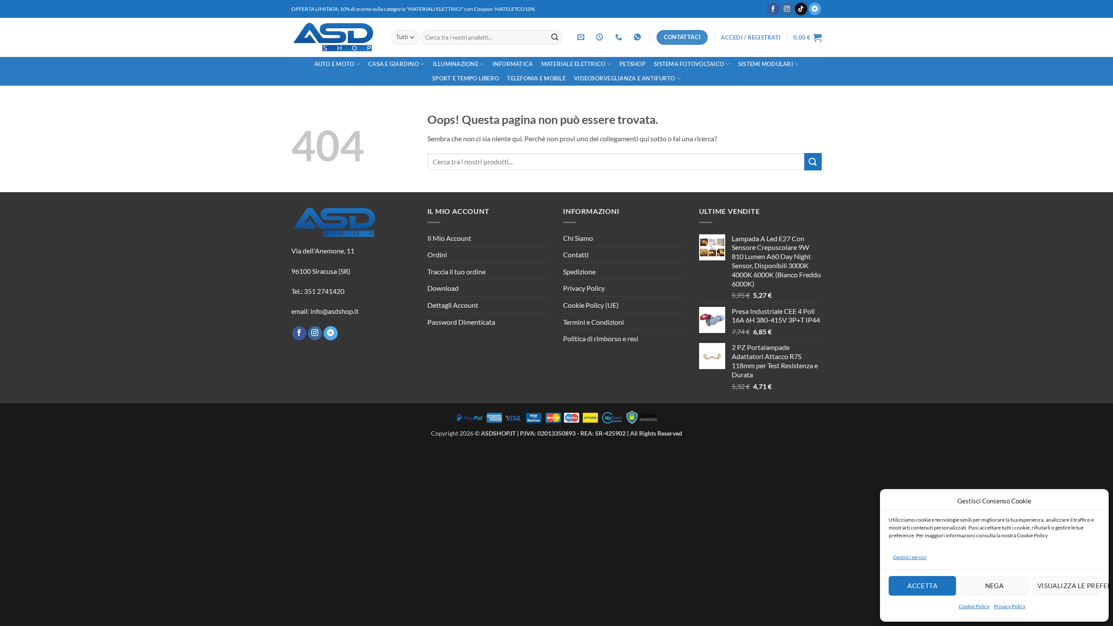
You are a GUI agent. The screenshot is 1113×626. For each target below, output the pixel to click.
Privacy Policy (1010, 606)
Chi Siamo (578, 238)
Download (443, 288)
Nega (994, 585)
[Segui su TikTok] (801, 9)
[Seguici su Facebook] (773, 9)
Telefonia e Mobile (536, 78)
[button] (750, 37)
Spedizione (579, 271)
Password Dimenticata (461, 322)
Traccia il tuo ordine (456, 271)
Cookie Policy (974, 606)
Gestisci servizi (909, 557)
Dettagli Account (452, 305)
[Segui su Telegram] (815, 9)
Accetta (922, 585)
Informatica (513, 63)
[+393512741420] (638, 37)
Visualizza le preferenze (1068, 585)
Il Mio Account (449, 238)
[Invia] (554, 37)
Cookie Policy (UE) (591, 305)
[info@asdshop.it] (581, 37)
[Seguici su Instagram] (787, 9)
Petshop (633, 63)
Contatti (576, 254)
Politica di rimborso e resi (600, 338)
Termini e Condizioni (593, 322)
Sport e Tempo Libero (465, 78)
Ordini (437, 254)
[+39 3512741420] (619, 37)
